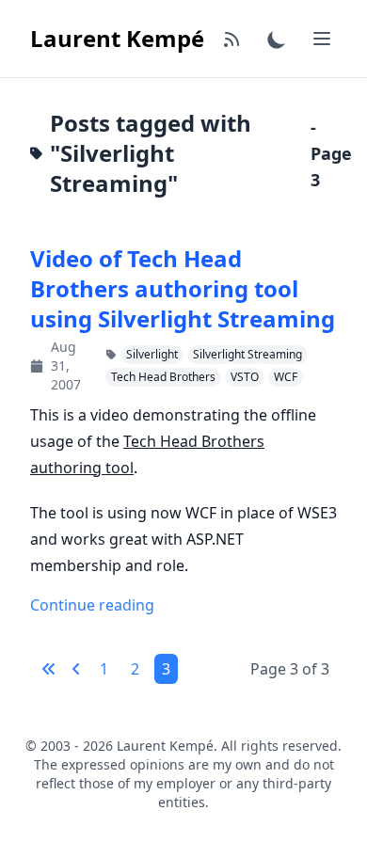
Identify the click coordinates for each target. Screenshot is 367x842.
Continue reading (92, 605)
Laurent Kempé (117, 38)
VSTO (245, 377)
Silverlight (152, 354)
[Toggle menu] (322, 39)
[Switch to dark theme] (277, 39)
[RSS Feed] (231, 39)
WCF (285, 377)
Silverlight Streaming (247, 354)
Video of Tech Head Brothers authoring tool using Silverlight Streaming (182, 289)
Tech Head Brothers (163, 377)
